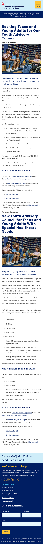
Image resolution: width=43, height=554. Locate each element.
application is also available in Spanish (17, 179)
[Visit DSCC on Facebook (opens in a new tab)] (3, 479)
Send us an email (13, 460)
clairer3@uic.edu (33, 205)
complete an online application (22, 176)
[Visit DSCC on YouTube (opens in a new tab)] (17, 479)
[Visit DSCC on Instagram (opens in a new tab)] (8, 479)
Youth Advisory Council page (16, 183)
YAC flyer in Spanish (12, 198)
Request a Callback (8, 498)
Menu (38, 6)
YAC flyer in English (12, 194)
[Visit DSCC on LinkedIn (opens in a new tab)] (12, 479)
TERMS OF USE (37, 539)
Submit (6, 531)
